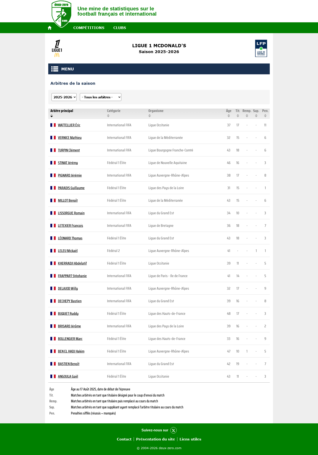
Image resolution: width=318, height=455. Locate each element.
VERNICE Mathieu (70, 138)
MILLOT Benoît (68, 200)
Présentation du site (155, 439)
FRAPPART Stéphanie (72, 276)
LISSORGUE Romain (71, 213)
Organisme (156, 111)
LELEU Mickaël (68, 251)
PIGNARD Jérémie (70, 175)
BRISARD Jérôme (69, 326)
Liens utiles (190, 439)
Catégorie (113, 111)
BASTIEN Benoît (68, 364)
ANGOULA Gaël (68, 376)
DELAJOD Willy (68, 288)
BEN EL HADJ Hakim (71, 351)
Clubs (119, 28)
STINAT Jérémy (68, 163)
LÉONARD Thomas (70, 238)
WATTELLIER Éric (69, 125)
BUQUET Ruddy (68, 313)
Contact (124, 439)
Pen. (265, 111)
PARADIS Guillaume (71, 188)
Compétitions (88, 28)
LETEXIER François (70, 226)
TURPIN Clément (69, 150)
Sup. (256, 111)
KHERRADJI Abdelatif (72, 263)
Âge (228, 111)
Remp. (247, 111)
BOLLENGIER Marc (70, 339)
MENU (54, 68)
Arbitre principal (61, 111)
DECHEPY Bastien (70, 301)
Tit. (238, 111)
